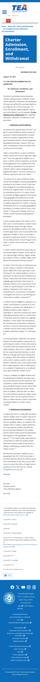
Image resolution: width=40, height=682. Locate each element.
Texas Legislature (19, 655)
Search (8, 21)
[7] (4, 551)
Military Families (19, 641)
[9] (4, 560)
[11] (4, 569)
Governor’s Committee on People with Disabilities (20, 634)
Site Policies (29, 606)
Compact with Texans (20, 614)
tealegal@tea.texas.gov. (11, 469)
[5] (4, 533)
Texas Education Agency (26, 594)
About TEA (11, 26)
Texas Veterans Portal (19, 657)
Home (4, 26)
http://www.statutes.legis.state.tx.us (14, 515)
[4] (4, 528)
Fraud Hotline (19, 628)
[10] (4, 565)
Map (19, 606)
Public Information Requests (19, 646)
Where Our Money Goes (19, 660)
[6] (4, 538)
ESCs (19, 620)
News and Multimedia (25, 26)
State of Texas (19, 649)
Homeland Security (19, 638)
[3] (4, 524)
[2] (4, 519)
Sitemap (20, 609)
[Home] (20, 8)
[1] (4, 508)
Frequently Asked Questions (19, 630)
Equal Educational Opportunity (19, 623)
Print (9, 575)
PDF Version (20, 67)
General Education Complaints (20, 617)
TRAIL (19, 652)
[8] (4, 556)
